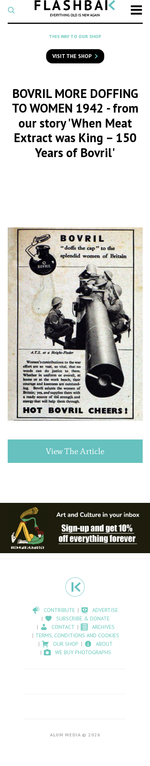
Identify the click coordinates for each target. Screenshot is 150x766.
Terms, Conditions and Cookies (77, 635)
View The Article (75, 451)
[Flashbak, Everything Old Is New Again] (75, 8)
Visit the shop (72, 56)
